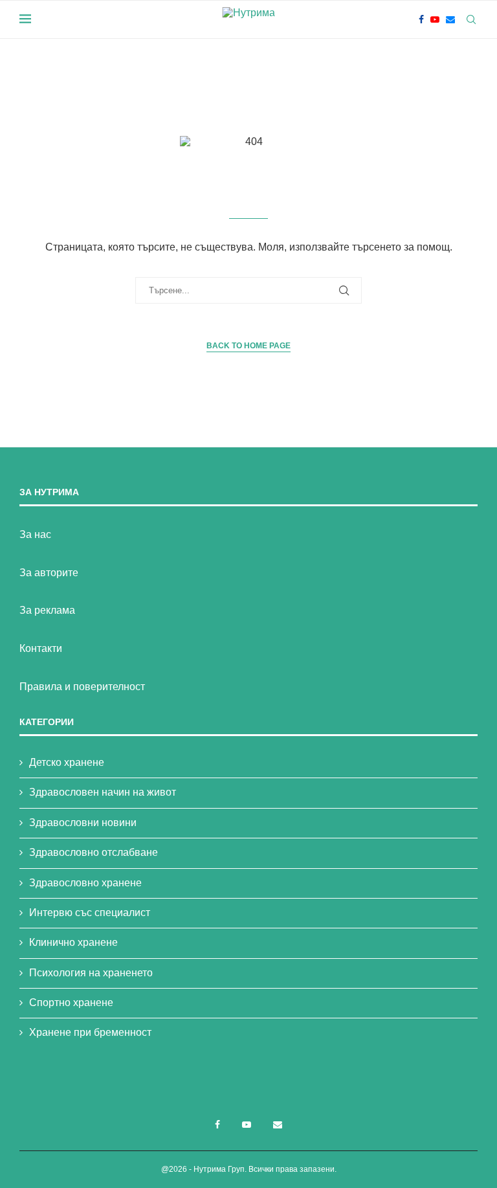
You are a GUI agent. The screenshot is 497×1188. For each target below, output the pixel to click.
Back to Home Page (248, 345)
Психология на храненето (91, 972)
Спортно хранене (71, 1002)
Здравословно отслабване (93, 852)
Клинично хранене (73, 942)
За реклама (47, 610)
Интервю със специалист (89, 912)
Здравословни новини (83, 822)
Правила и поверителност (82, 686)
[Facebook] (421, 19)
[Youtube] (434, 19)
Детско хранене (66, 762)
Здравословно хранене (85, 882)
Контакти (40, 648)
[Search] (471, 19)
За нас (35, 534)
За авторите (48, 572)
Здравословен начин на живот (102, 792)
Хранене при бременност (90, 1032)
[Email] (450, 19)
